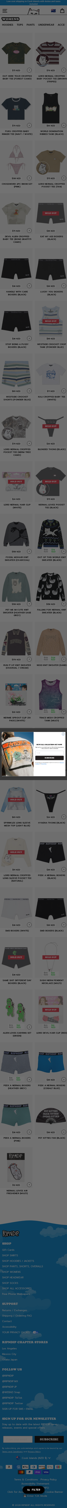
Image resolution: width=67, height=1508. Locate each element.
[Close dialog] (63, 734)
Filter (36, 1490)
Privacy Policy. (43, 763)
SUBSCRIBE (49, 758)
